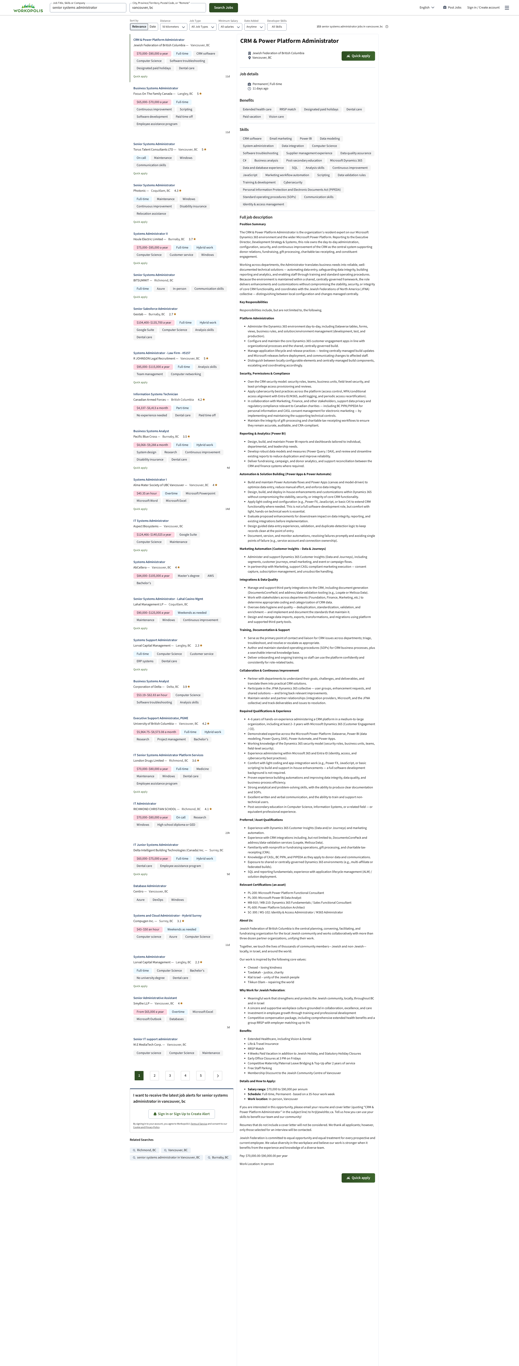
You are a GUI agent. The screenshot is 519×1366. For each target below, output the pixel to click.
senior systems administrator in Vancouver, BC (168, 1157)
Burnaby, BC (220, 1157)
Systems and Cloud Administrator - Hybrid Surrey (167, 916)
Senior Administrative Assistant (155, 998)
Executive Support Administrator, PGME (160, 718)
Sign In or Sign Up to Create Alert (184, 1114)
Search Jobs (223, 7)
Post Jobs (454, 7)
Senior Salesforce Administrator (155, 309)
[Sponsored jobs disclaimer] (386, 26)
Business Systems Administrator (155, 88)
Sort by (134, 21)
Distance (165, 21)
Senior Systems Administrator (154, 144)
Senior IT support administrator (155, 1039)
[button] (277, 27)
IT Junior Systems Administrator (155, 845)
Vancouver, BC (178, 1150)
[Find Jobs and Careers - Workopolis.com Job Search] (28, 7)
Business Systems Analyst (151, 431)
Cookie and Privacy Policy (146, 1127)
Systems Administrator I (150, 480)
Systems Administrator (149, 562)
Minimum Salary (228, 21)
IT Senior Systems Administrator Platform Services (168, 755)
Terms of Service (199, 1123)
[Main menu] (506, 7)
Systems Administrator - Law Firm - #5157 (161, 353)
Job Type (195, 21)
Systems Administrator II (150, 234)
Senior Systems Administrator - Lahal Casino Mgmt (168, 599)
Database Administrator (149, 886)
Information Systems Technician (155, 394)
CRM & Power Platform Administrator (158, 40)
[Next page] (217, 1075)
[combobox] (88, 7)
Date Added (251, 21)
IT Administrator (144, 804)
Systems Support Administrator (155, 640)
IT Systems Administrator (151, 521)
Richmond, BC (146, 1150)
